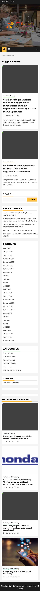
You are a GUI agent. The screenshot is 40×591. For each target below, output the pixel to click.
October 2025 (7, 265)
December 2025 (8, 259)
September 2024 (8, 310)
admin (18, 115)
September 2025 (8, 269)
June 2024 (6, 320)
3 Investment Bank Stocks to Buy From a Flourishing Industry (18, 437)
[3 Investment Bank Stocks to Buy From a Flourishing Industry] (20, 416)
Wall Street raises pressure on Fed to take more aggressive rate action (19, 168)
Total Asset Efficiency (11, 383)
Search (8, 194)
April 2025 (6, 286)
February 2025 (8, 293)
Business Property (9, 357)
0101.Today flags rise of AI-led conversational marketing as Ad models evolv (17, 528)
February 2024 (8, 334)
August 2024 (7, 313)
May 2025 (6, 283)
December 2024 (8, 300)
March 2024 (7, 330)
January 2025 (7, 296)
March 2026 (7, 248)
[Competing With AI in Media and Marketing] (20, 552)
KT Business (7, 367)
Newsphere (30, 586)
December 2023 (8, 341)
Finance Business (8, 162)
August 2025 (7, 272)
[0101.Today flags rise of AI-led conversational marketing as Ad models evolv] (20, 506)
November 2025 (8, 262)
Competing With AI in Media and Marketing (17, 230)
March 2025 (7, 289)
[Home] (4, 49)
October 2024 (7, 306)
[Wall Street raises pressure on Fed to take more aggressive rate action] (20, 145)
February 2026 (8, 252)
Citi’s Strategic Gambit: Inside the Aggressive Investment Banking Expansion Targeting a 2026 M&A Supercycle (19, 105)
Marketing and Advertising (12, 370)
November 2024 (8, 303)
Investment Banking (9, 96)
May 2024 (6, 324)
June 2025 (6, 279)
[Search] (37, 49)
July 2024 (6, 317)
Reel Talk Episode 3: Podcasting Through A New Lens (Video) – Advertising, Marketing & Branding (18, 482)
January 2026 (7, 255)
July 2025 (6, 276)
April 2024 (6, 327)
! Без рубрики (8, 353)
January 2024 (7, 337)
